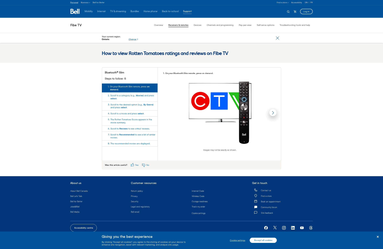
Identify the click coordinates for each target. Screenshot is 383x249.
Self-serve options (265, 25)
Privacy (134, 196)
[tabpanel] (219, 114)
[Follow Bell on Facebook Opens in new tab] (266, 227)
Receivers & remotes (178, 25)
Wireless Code (198, 196)
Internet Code (198, 191)
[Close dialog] (378, 237)
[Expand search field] (288, 11)
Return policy (137, 191)
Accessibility (296, 2)
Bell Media (74, 212)
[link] (255, 190)
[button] (133, 39)
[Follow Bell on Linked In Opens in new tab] (293, 227)
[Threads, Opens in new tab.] (311, 227)
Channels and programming (220, 25)
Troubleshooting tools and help (295, 25)
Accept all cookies (263, 240)
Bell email (135, 212)
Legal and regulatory (140, 206)
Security (134, 201)
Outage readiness (200, 201)
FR (311, 2)
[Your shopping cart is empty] (295, 11)
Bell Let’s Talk (76, 196)
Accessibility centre (83, 227)
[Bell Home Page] (75, 11)
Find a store (282, 2)
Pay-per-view (245, 25)
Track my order (198, 206)
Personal (74, 2)
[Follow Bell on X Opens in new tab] (275, 228)
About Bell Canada (79, 191)
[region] (191, 240)
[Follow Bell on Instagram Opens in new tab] (284, 228)
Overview (158, 25)
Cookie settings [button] (198, 213)
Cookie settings (237, 240)
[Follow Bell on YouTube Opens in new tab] (302, 227)
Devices (197, 25)
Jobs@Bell (74, 206)
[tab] (130, 88)
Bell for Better (99, 2)
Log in (306, 11)
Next (273, 112)
